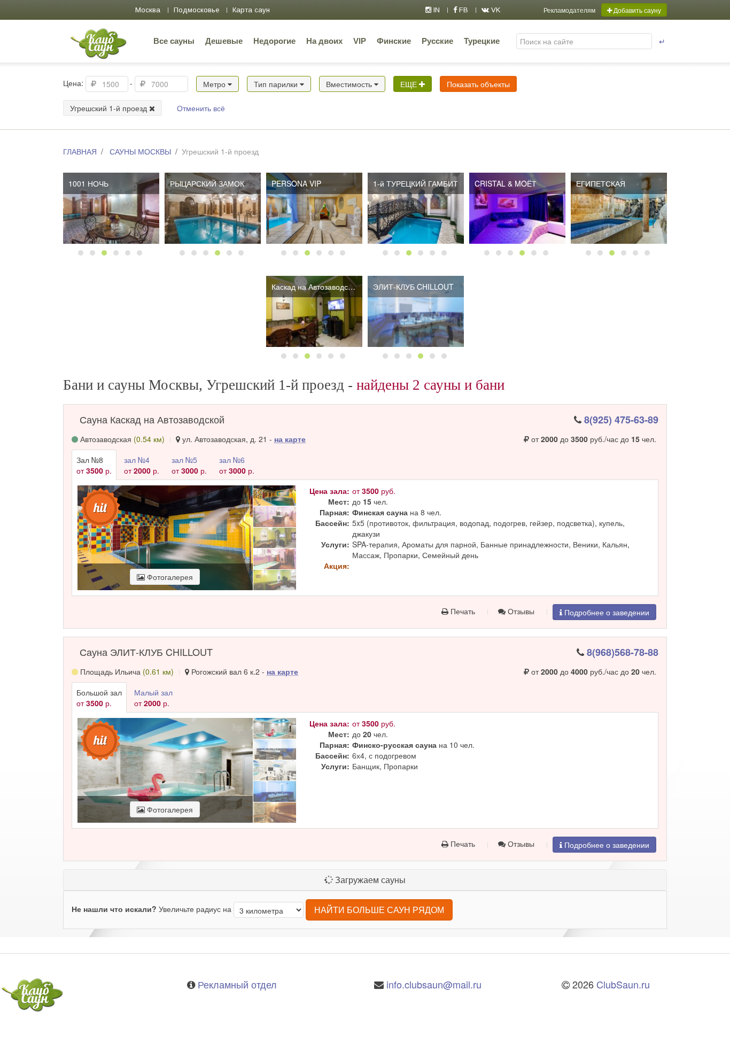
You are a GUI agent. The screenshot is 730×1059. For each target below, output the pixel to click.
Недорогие (274, 40)
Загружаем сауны (369, 880)
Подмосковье (196, 10)
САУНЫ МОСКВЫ (140, 151)
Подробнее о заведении (605, 612)
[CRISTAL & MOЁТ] (517, 208)
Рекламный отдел (237, 984)
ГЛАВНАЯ (80, 151)
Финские (394, 40)
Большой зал (99, 697)
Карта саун (251, 10)
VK (494, 10)
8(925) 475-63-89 (621, 420)
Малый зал (153, 697)
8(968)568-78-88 (622, 652)
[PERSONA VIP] (314, 208)
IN (435, 10)
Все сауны (174, 40)
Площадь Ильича (126, 671)
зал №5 (189, 465)
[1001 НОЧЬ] (111, 208)
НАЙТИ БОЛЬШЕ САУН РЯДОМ (379, 909)
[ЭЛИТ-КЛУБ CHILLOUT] (416, 311)
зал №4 (141, 465)
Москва (147, 10)
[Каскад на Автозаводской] (314, 311)
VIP (359, 40)
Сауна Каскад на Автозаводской (152, 419)
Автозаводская (121, 439)
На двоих (324, 40)
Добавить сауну (636, 9)
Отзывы (520, 611)
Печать (461, 611)
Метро (215, 84)
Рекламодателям (569, 9)
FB (462, 10)
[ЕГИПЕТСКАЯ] (619, 208)
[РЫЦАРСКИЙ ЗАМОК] (213, 208)
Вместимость (350, 84)
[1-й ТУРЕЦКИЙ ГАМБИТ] (416, 208)
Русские (437, 40)
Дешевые (224, 40)
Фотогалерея (169, 576)
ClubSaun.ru (623, 984)
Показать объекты (478, 84)
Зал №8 (94, 465)
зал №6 (236, 465)
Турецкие (482, 40)
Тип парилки (277, 84)
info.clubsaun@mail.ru (434, 984)
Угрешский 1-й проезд (109, 108)
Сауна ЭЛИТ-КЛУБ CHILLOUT (146, 652)
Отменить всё (201, 108)
